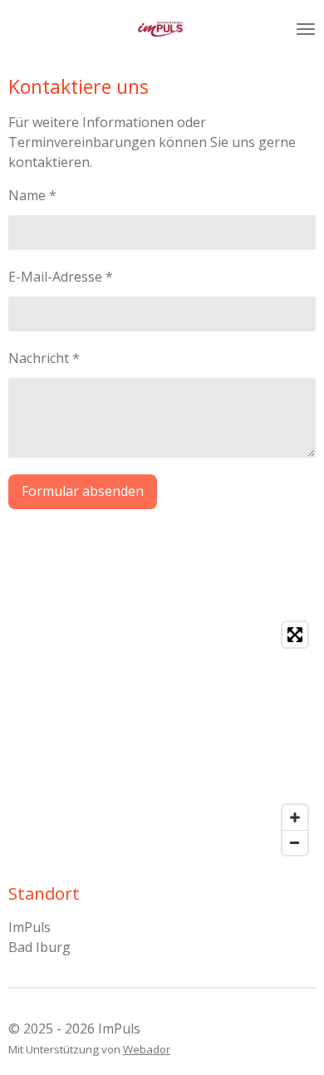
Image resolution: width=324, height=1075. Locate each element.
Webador (146, 1049)
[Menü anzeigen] (305, 29)
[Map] (162, 738)
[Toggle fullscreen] (294, 634)
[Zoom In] (294, 817)
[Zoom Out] (294, 842)
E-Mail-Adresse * (60, 277)
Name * (32, 195)
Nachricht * (44, 358)
